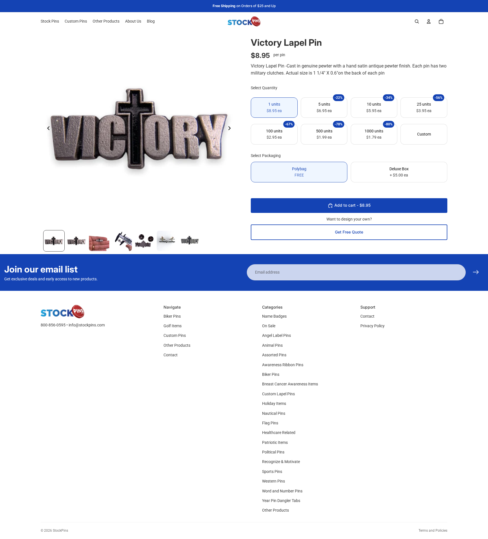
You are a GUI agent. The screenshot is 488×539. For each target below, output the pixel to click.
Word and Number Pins (282, 491)
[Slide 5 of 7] (144, 241)
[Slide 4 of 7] (122, 241)
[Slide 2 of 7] (76, 241)
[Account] (428, 21)
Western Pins (273, 481)
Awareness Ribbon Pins (282, 365)
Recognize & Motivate (281, 461)
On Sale (268, 326)
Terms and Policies (433, 531)
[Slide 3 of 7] (99, 241)
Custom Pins (175, 335)
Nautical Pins (273, 413)
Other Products (177, 345)
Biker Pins (172, 316)
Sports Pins (272, 471)
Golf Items (173, 326)
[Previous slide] (47, 129)
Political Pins (273, 452)
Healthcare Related (278, 432)
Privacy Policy (372, 326)
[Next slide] (231, 129)
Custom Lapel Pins (278, 394)
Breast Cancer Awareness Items (290, 384)
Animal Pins (272, 345)
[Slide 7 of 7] (189, 241)
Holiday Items (274, 403)
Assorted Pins (274, 355)
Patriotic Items (275, 442)
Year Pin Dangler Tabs (281, 500)
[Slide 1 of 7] (54, 241)
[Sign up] (476, 272)
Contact (171, 355)
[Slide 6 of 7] (167, 241)
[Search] (417, 21)
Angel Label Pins (276, 335)
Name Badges (274, 316)
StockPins (60, 531)
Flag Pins (270, 423)
